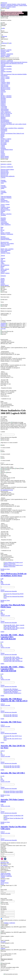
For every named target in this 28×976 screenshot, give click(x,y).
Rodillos (25, 74)
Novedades (8, 6)
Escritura (3, 79)
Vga (11, 113)
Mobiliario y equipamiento (7, 5)
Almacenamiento (5, 109)
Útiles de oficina (4, 85)
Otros (2, 72)
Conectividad (4, 106)
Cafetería (3, 145)
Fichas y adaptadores (19, 128)
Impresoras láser (18, 62)
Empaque (3, 90)
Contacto (13, 6)
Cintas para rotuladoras (17, 74)
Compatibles (9, 66)
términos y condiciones (9, 922)
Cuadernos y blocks (5, 82)
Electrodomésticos (5, 120)
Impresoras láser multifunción (7, 176)
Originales (3, 66)
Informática (3, 98)
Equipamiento (4, 129)
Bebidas (2, 134)
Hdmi (2, 113)
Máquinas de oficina (5, 89)
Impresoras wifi (15, 63)
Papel (2, 93)
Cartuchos (3, 64)
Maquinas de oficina (5, 87)
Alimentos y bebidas (18, 5)
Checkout (3, 948)
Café (6, 133)
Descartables (4, 142)
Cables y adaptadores (6, 112)
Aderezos (3, 133)
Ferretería (3, 126)
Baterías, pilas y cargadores (7, 128)
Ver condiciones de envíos (7, 490)
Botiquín (7, 149)
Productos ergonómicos (6, 122)
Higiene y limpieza (5, 273)
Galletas (18, 133)
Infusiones (10, 133)
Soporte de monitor (5, 244)
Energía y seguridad (5, 114)
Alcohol (3, 149)
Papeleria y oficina (16, 4)
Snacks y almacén (5, 140)
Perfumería (3, 148)
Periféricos (3, 103)
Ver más (21, 63)
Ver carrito (3, 941)
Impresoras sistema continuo (7, 62)
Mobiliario (3, 117)
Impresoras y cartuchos (6, 4)
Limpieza (3, 153)
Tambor (2, 70)
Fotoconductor (4, 75)
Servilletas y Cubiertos (6, 138)
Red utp (8, 113)
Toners (2, 67)
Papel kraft (3, 91)
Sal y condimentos (5, 265)
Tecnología (23, 4)
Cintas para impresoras (6, 74)
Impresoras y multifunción (7, 60)
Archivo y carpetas (5, 77)
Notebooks (3, 101)
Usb (5, 113)
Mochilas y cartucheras (6, 95)
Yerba (14, 133)
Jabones (11, 149)
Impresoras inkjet (5, 172)
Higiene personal (5, 156)
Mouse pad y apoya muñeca (16, 124)
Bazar (2, 137)
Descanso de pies (5, 124)
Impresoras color (8, 63)
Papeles (2, 151)
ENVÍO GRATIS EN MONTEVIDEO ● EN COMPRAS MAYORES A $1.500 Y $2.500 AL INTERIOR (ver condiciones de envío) (12, 13)
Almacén (3, 132)
